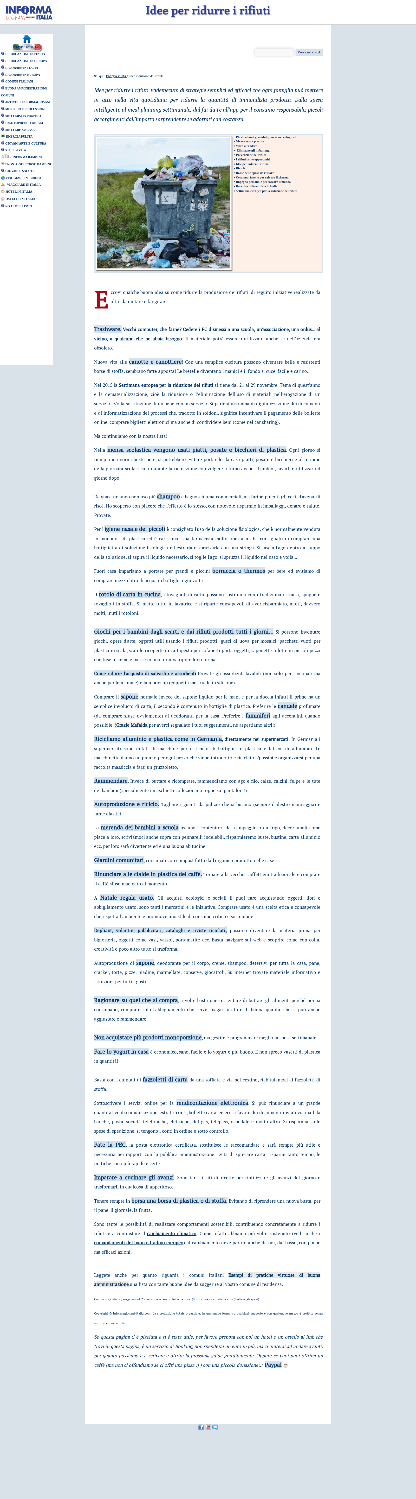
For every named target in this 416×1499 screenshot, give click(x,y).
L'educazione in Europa (26, 61)
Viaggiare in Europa (23, 178)
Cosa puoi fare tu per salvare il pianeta (262, 177)
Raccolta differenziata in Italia (257, 186)
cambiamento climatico (171, 1233)
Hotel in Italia (19, 191)
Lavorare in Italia (21, 68)
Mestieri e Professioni (25, 109)
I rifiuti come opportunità (253, 159)
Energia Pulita (19, 136)
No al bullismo (18, 206)
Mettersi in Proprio (23, 116)
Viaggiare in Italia (24, 184)
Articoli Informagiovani (27, 102)
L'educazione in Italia (25, 54)
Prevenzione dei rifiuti (251, 155)
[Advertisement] (23, 289)
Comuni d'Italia (27, 47)
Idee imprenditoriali (24, 123)
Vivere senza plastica (250, 141)
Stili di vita (15, 150)
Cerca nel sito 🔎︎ (309, 52)
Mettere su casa (20, 130)
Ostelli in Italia (20, 199)
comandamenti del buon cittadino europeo (138, 1242)
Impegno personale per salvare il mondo (263, 182)
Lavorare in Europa (22, 74)
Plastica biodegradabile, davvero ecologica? (266, 137)
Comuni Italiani (19, 81)
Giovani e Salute (20, 171)
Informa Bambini (27, 157)
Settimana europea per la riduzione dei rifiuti (266, 191)
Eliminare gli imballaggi (254, 150)
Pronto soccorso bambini (28, 164)
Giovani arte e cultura (25, 143)
